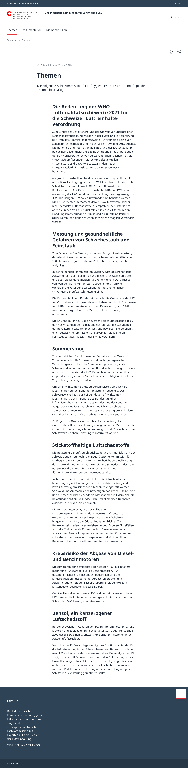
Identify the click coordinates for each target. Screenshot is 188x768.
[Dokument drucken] (171, 51)
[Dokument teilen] (179, 51)
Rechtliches (12, 763)
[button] (32, 30)
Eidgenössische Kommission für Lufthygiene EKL (73, 12)
